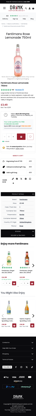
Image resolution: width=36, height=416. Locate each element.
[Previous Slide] (3, 265)
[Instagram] (21, 367)
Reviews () (19, 90)
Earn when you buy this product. (19, 148)
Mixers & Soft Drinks (13, 24)
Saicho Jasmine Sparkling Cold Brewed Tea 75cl (8, 321)
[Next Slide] (33, 265)
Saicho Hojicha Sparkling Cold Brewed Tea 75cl (26, 321)
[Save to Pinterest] (26, 179)
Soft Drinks (24, 24)
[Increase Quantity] (13, 136)
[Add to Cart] (21, 136)
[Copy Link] (13, 178)
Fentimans (23, 199)
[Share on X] (21, 179)
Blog (32, 19)
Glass (22, 218)
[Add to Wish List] (30, 136)
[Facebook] (15, 367)
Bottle (22, 215)
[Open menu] (4, 8)
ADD (30, 161)
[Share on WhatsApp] (30, 179)
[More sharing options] (13, 183)
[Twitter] (26, 367)
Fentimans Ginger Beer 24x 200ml (26, 272)
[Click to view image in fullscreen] (18, 60)
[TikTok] (32, 367)
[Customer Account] (29, 8)
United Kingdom (25, 222)
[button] (18, 15)
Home (3, 24)
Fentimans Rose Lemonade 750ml (14, 26)
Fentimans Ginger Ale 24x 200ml (8, 272)
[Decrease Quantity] (4, 136)
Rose (21, 226)
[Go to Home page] (16, 8)
